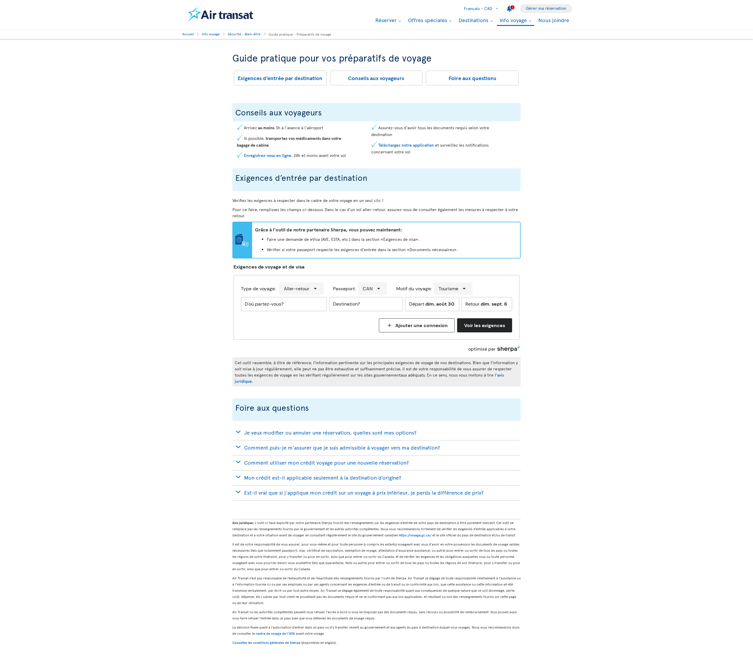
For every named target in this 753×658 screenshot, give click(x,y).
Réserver (385, 20)
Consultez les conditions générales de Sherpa (266, 642)
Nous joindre (553, 20)
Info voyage (512, 20)
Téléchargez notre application (406, 145)
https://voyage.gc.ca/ (415, 535)
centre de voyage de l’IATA (275, 633)
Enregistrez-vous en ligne (267, 155)
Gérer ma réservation (546, 8)
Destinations (473, 20)
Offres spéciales (427, 20)
